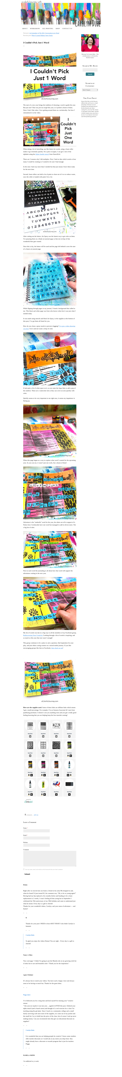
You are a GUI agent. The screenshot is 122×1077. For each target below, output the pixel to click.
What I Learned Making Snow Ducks (42, 35)
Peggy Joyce (26, 995)
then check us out (57, 648)
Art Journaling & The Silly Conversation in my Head (44, 33)
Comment (26, 849)
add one (36, 815)
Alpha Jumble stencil (42, 154)
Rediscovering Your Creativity (33, 635)
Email (25, 835)
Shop (58, 28)
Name (25, 828)
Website (25, 842)
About (25, 28)
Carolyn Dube (30, 935)
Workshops (35, 28)
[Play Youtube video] (49, 131)
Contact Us (67, 28)
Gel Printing (47, 28)
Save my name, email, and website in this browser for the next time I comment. (44, 869)
